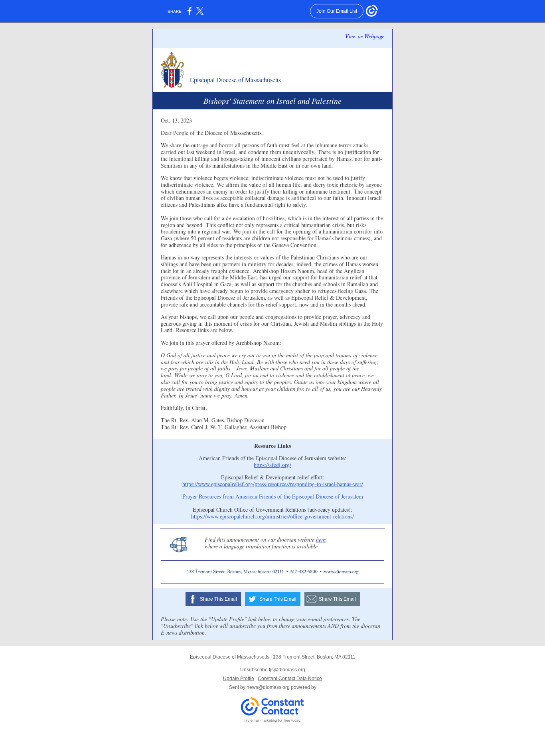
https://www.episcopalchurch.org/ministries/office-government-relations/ (272, 516)
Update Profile (238, 678)
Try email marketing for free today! (273, 720)
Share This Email (218, 599)
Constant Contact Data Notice (290, 678)
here (321, 539)
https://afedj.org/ (272, 465)
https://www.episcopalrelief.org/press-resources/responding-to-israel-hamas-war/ (272, 484)
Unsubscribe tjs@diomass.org (272, 670)
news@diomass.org (268, 687)
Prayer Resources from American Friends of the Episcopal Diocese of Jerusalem (272, 496)
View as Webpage (364, 36)
